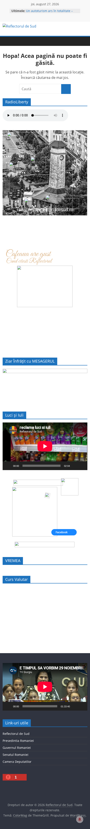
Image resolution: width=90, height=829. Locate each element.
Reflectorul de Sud (16, 734)
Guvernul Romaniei (17, 748)
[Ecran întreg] (82, 466)
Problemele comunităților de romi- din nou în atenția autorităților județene (51, 11)
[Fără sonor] (75, 466)
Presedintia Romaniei (18, 741)
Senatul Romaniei (15, 755)
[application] (45, 446)
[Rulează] (8, 466)
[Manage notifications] (79, 819)
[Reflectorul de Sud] (7, 41)
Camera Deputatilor (17, 762)
